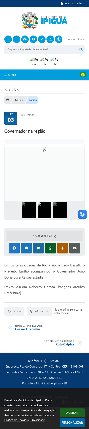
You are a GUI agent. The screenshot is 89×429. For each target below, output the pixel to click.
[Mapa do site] (50, 39)
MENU (12, 74)
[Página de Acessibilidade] (58, 39)
